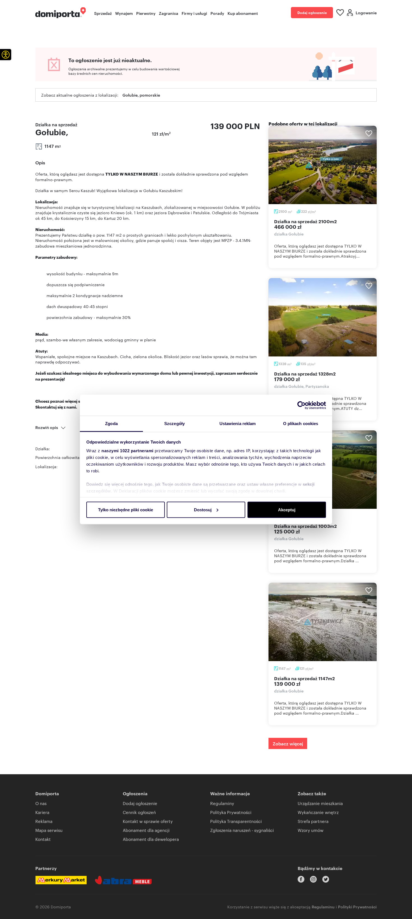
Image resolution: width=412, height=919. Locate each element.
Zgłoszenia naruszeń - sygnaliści (242, 830)
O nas (41, 803)
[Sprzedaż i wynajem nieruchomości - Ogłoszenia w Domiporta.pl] (60, 12)
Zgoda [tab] (111, 423)
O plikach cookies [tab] (300, 423)
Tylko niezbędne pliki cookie (125, 509)
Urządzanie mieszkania (320, 803)
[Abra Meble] (123, 880)
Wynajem (124, 13)
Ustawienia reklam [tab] (237, 423)
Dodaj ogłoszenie (312, 12)
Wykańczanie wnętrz (318, 812)
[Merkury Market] (61, 880)
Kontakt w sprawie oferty (148, 821)
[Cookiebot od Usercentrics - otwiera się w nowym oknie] (301, 405)
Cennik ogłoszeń (139, 812)
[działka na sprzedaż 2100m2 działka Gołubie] (323, 165)
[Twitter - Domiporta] (325, 879)
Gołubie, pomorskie (141, 94)
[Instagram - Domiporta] (313, 879)
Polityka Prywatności (230, 812)
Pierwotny (146, 13)
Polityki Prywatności (357, 906)
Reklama (43, 821)
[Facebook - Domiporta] (301, 879)
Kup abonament (243, 13)
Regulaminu (323, 906)
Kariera (42, 812)
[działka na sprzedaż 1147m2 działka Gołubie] (323, 622)
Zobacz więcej (288, 743)
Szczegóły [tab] (174, 423)
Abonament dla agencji (146, 830)
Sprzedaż (103, 13)
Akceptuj (286, 509)
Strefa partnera (313, 821)
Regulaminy (222, 803)
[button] (5, 54)
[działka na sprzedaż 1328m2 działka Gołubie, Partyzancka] (323, 317)
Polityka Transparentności (236, 821)
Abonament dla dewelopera (151, 839)
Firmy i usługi (194, 13)
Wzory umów (310, 830)
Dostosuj (203, 509)
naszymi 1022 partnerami (127, 450)
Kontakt (43, 839)
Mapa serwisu (49, 830)
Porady (217, 13)
